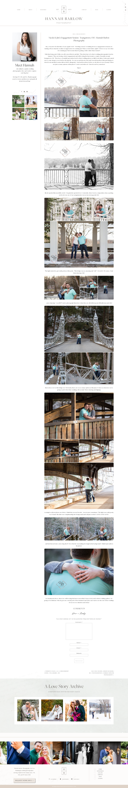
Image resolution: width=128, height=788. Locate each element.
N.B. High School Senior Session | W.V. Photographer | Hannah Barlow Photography (101, 673)
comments (79, 609)
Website (79, 653)
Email (79, 648)
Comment (79, 622)
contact (100, 774)
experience (100, 771)
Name (79, 642)
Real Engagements (79, 34)
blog (100, 776)
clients (100, 778)
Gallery (100, 772)
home (100, 769)
